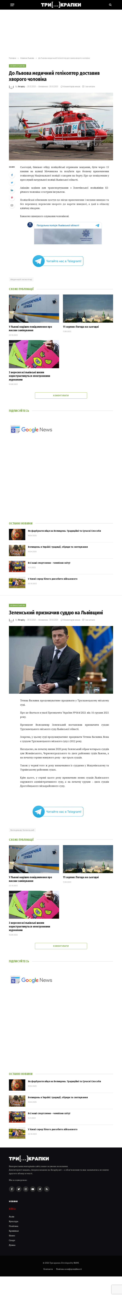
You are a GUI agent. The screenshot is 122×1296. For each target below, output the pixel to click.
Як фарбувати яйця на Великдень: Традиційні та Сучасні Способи (64, 530)
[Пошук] (110, 4)
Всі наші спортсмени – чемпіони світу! (49, 562)
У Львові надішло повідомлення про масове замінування (30, 328)
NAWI (76, 1263)
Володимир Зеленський (22, 830)
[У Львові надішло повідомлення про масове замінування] (34, 308)
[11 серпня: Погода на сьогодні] (88, 308)
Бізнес (12, 1235)
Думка (12, 1245)
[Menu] (12, 4)
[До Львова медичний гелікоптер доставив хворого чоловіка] (61, 126)
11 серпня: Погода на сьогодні (81, 326)
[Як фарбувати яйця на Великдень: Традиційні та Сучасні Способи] (17, 534)
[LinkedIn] (12, 190)
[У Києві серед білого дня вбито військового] (17, 582)
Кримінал (14, 1230)
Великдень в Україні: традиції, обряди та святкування (58, 546)
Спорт (12, 1240)
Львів (11, 1216)
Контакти (48, 1269)
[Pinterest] (12, 198)
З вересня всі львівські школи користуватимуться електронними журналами (29, 376)
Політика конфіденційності (69, 1269)
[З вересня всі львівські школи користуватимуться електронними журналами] (34, 354)
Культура (13, 1221)
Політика (13, 1226)
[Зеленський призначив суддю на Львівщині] (61, 660)
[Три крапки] (61, 4)
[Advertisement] (61, 33)
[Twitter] (12, 183)
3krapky (21, 86)
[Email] (12, 205)
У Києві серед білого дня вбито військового (53, 578)
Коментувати (61, 395)
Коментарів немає (71, 86)
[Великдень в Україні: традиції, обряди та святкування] (17, 550)
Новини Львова (17, 66)
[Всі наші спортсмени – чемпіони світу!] (17, 566)
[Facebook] (12, 175)
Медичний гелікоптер (21, 279)
